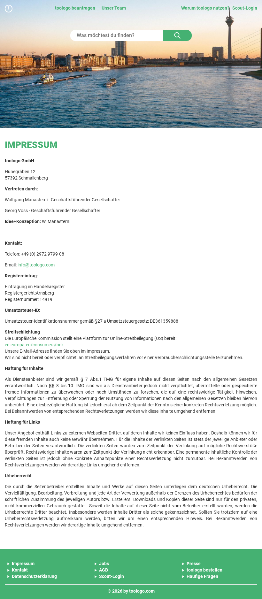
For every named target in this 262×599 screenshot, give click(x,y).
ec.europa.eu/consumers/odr (34, 344)
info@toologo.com (36, 264)
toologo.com (142, 591)
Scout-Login (244, 8)
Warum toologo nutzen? (205, 8)
